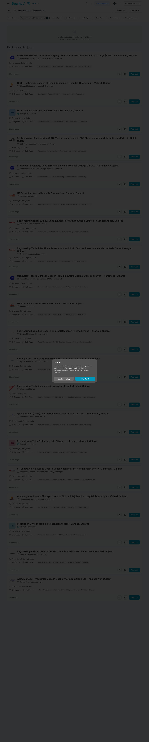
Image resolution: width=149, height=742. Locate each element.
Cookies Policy (64, 379)
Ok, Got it (85, 379)
